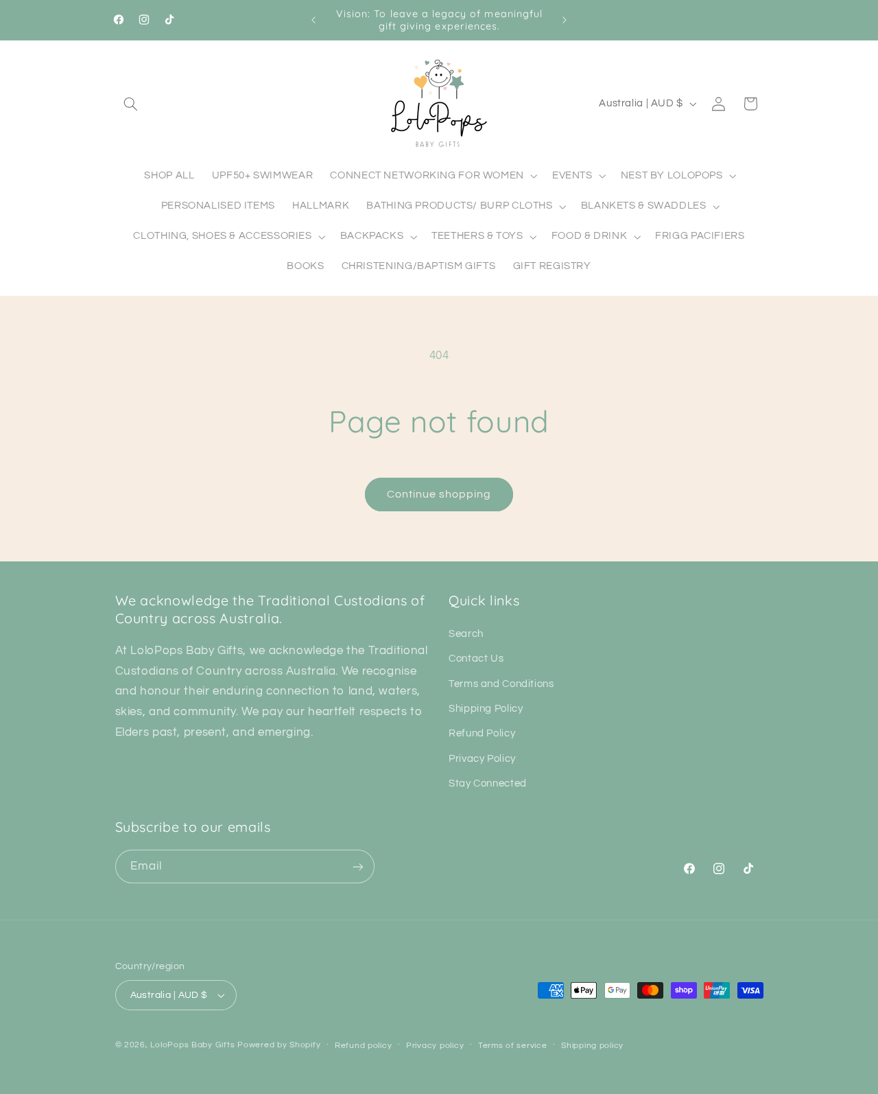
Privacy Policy (482, 759)
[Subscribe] (357, 866)
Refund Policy (482, 733)
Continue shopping (439, 494)
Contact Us (476, 658)
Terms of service (512, 1045)
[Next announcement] (564, 20)
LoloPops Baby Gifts (192, 1045)
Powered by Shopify (278, 1045)
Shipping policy (592, 1045)
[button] (131, 103)
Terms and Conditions (501, 684)
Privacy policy (435, 1045)
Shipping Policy (486, 708)
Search (466, 634)
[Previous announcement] (313, 20)
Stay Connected (488, 783)
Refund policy (363, 1045)
